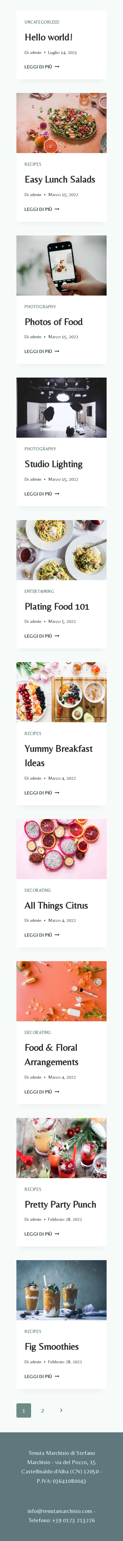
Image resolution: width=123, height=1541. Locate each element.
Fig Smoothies (52, 1346)
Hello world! (49, 36)
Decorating (38, 890)
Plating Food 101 (57, 606)
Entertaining (39, 591)
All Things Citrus (56, 905)
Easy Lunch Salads (60, 179)
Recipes (33, 164)
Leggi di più (42, 66)
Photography (40, 306)
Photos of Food (54, 321)
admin (35, 52)
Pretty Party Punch (60, 1204)
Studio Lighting (54, 463)
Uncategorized (42, 22)
